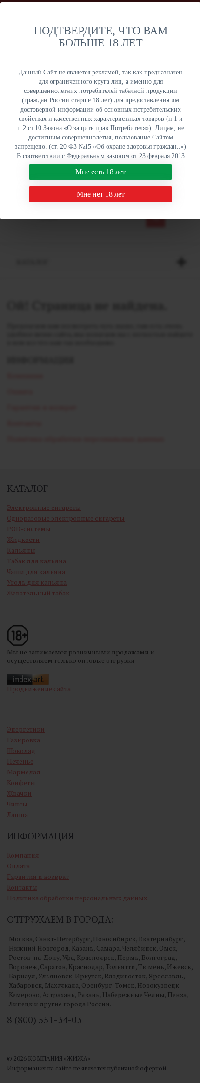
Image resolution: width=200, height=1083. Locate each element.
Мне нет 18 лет (101, 194)
